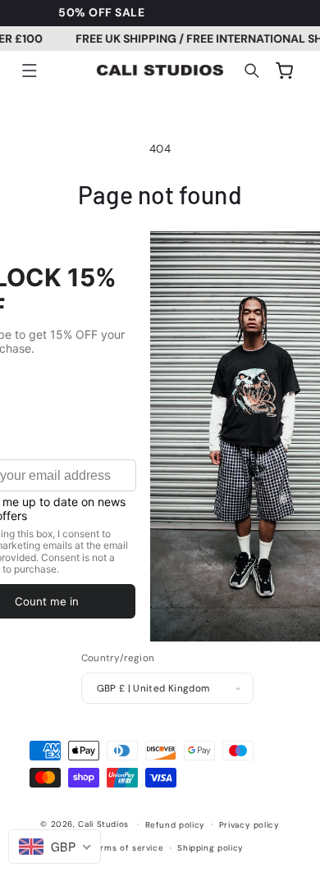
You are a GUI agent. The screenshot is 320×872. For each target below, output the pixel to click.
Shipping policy (210, 847)
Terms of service (126, 847)
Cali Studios (103, 824)
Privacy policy (249, 824)
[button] (29, 70)
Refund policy (175, 824)
